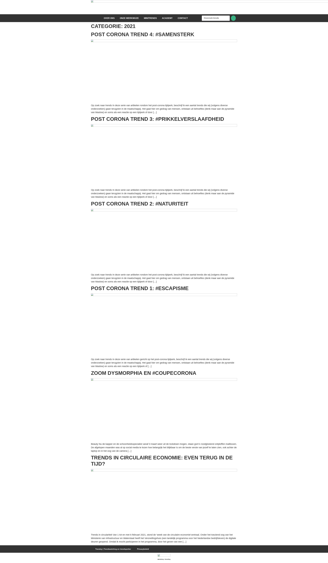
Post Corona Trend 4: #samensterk (142, 34)
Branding (167, 559)
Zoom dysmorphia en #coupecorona (143, 373)
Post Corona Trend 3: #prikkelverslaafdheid (157, 119)
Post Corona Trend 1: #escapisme (140, 288)
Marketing (161, 559)
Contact (183, 18)
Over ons (109, 18)
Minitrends (150, 18)
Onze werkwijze (129, 18)
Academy (167, 18)
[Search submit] (233, 18)
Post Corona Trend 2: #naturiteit (139, 204)
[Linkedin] (233, 549)
